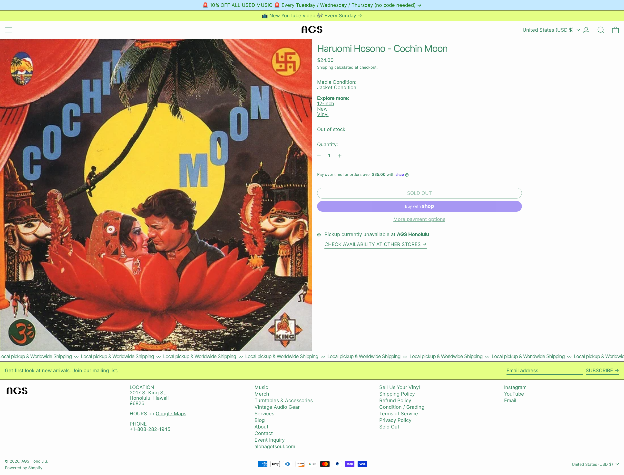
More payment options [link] (419, 219)
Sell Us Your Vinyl (399, 387)
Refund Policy (395, 400)
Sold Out (389, 427)
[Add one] (339, 156)
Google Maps (171, 414)
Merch (261, 394)
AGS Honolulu (34, 461)
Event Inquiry (269, 440)
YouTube (514, 394)
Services (264, 414)
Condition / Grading (401, 407)
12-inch (325, 103)
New (322, 109)
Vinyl (323, 114)
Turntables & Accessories (283, 400)
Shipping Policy (397, 394)
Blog (259, 420)
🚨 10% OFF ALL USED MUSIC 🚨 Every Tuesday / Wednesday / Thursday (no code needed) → (312, 5)
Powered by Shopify (23, 467)
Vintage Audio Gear (277, 407)
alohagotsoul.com (274, 446)
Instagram (515, 387)
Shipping (325, 67)
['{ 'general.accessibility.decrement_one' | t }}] (319, 156)
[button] (600, 30)
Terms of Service (398, 414)
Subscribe (599, 370)
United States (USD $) (549, 30)
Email (510, 400)
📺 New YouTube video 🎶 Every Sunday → (312, 16)
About (261, 427)
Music (261, 387)
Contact (263, 433)
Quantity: (327, 144)
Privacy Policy (395, 420)
